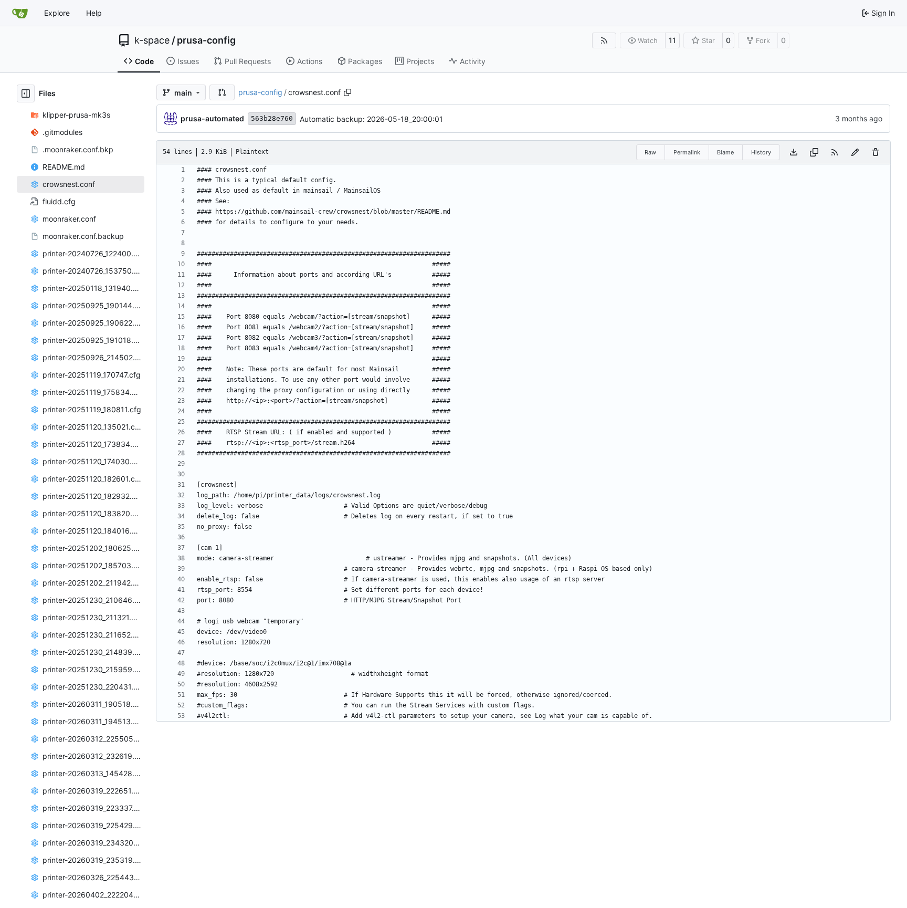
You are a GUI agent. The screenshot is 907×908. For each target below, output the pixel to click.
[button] (222, 92)
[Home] (20, 13)
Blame (725, 152)
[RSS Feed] (604, 40)
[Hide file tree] (26, 93)
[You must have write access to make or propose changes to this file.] (875, 152)
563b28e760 (272, 118)
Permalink (686, 152)
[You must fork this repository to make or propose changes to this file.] (855, 152)
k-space (152, 40)
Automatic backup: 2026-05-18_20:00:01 (371, 118)
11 (672, 40)
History (761, 152)
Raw (650, 152)
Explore (57, 12)
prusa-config (206, 40)
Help (94, 12)
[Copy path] (347, 92)
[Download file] (793, 152)
